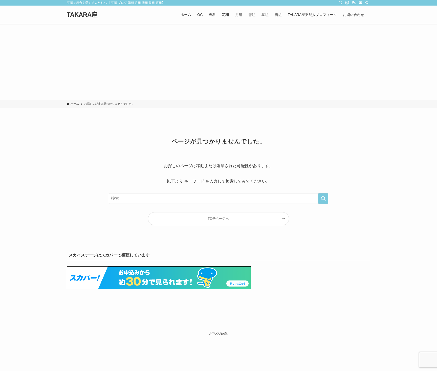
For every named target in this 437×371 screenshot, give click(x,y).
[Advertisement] (218, 61)
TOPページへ (218, 218)
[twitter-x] (340, 3)
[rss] (354, 3)
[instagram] (347, 3)
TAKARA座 (82, 15)
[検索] (367, 3)
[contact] (360, 3)
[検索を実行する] (323, 198)
